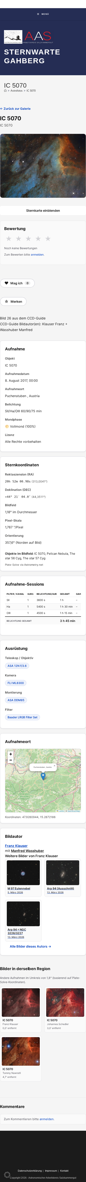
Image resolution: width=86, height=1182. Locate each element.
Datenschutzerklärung (30, 1170)
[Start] (5, 90)
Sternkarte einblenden (43, 210)
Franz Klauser (16, 846)
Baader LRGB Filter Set (22, 717)
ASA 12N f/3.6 (17, 665)
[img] (43, 780)
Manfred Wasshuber (27, 851)
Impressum (51, 1170)
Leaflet (61, 811)
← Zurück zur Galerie (15, 109)
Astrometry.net (33, 564)
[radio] (8, 239)
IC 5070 (31, 90)
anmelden (37, 254)
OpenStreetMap (73, 811)
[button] (43, 776)
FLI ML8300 (16, 683)
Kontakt (64, 1170)
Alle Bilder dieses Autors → (30, 946)
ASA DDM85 (16, 700)
